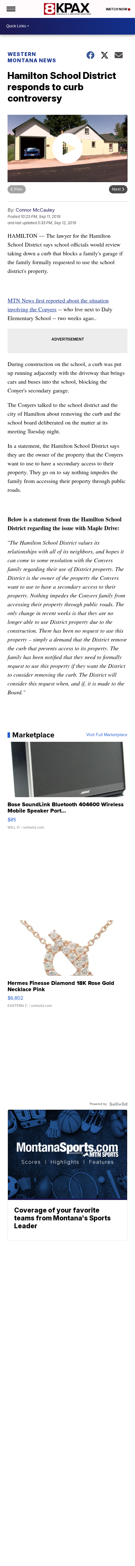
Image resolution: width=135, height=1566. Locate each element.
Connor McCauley (35, 210)
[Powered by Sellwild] (118, 1104)
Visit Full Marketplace (106, 735)
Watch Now (117, 9)
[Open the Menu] (10, 9)
